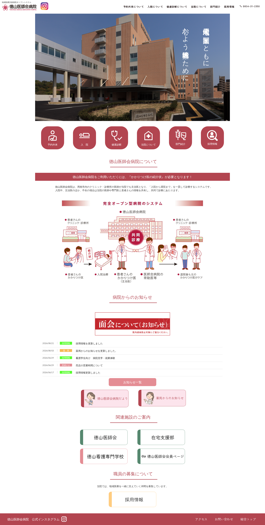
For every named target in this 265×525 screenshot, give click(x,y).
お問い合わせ (224, 519)
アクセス (201, 519)
